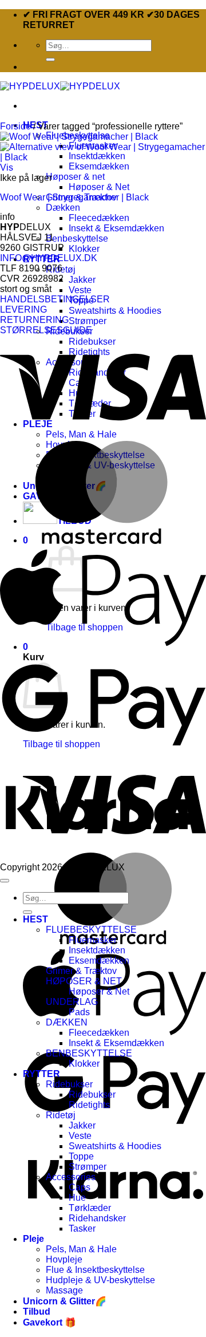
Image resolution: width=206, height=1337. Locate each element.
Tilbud (36, 1311)
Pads (79, 1012)
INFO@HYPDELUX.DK (48, 258)
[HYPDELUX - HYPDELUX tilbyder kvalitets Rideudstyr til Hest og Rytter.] (60, 86)
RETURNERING (34, 320)
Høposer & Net (99, 187)
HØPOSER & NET (84, 981)
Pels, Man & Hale (81, 1249)
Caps (79, 1187)
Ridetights (89, 1105)
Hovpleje (64, 1259)
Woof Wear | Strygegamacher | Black (74, 197)
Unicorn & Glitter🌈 (64, 1301)
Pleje (33, 1239)
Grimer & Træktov (81, 971)
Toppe (81, 1156)
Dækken (63, 207)
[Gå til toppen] (4, 880)
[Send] (50, 59)
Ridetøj (61, 1115)
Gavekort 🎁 (49, 1322)
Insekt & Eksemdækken (116, 228)
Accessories (71, 1177)
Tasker (82, 1228)
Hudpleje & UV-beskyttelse (100, 1280)
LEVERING (23, 309)
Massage (64, 1290)
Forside (15, 126)
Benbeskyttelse (77, 238)
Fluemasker (93, 940)
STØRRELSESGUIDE (46, 330)
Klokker (84, 249)
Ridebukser (69, 1084)
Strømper (87, 321)
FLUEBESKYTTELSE (91, 929)
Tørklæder (90, 1208)
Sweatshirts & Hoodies (115, 310)
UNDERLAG (72, 1002)
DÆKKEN (67, 1022)
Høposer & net (75, 177)
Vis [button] (6, 167)
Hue (77, 1197)
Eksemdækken (99, 166)
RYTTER (41, 1074)
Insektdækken (97, 950)
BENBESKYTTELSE (89, 1053)
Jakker (82, 280)
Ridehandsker (97, 1218)
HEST (35, 919)
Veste (80, 290)
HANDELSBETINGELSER (55, 299)
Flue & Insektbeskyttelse (95, 1270)
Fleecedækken (99, 218)
